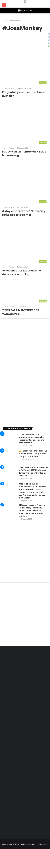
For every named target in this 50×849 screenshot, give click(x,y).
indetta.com (43, 844)
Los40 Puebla (9, 88)
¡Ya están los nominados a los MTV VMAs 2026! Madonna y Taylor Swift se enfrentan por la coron (33, 471)
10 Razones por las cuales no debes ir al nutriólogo (21, 272)
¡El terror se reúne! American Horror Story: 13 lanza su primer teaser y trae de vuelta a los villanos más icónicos (32, 511)
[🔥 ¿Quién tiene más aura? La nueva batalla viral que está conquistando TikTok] (9, 457)
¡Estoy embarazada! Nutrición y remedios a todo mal (23, 213)
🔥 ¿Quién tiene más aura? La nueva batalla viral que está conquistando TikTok (33, 454)
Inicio (5, 20)
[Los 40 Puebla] (25, 10)
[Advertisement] (25, 554)
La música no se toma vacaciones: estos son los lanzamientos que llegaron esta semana (32, 438)
